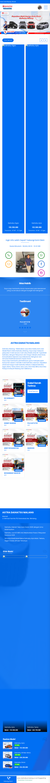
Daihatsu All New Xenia (23, 753)
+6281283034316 (42, 253)
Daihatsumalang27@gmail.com (9, 261)
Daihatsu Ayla (14, 223)
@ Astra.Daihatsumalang (42, 271)
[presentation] (41, 40)
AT (13, 230)
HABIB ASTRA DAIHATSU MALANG (41, 264)
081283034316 (8, 777)
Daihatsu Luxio (37, 61)
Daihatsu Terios (32, 727)
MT (16, 230)
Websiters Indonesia (25, 780)
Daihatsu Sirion (20, 762)
